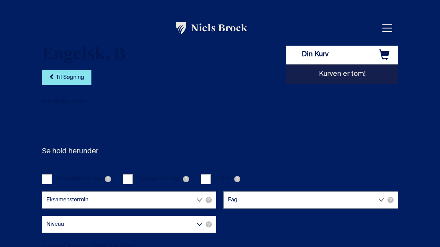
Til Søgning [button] (69, 77)
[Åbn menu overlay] (387, 28)
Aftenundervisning (78, 179)
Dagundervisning (157, 179)
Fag (233, 200)
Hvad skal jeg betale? (64, 101)
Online (222, 179)
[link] (212, 28)
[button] (108, 179)
